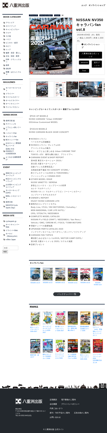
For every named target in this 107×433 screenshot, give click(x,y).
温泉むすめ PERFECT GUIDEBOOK (11, 151)
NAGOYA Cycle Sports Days (12, 206)
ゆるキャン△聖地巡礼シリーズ (13, 144)
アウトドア (33, 15)
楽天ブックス (97, 64)
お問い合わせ (55, 417)
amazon (84, 62)
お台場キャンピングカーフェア (13, 186)
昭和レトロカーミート (13, 197)
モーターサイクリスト (13, 89)
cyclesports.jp (11, 221)
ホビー (8, 46)
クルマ (57, 15)
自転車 (8, 69)
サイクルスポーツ (12, 97)
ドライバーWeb (12, 230)
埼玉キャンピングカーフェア (13, 180)
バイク (8, 39)
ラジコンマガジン (12, 107)
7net (84, 71)
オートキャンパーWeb (12, 226)
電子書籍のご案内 (68, 400)
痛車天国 (9, 202)
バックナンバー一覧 (66, 294)
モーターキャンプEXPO (12, 191)
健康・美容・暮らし (13, 53)
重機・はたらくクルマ (13, 73)
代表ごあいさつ (56, 408)
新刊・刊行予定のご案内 (60, 413)
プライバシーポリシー (70, 404)
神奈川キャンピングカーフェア (13, 174)
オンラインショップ (97, 5)
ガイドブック (11, 26)
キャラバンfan (11, 136)
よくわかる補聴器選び (13, 158)
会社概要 (53, 404)
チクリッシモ (11, 124)
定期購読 (53, 400)
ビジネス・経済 (12, 43)
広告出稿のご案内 (81, 413)
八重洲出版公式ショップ (90, 55)
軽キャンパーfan (12, 140)
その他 (8, 36)
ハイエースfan (11, 133)
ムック (84, 5)
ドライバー (10, 94)
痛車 (7, 65)
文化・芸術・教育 (12, 56)
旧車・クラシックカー (13, 60)
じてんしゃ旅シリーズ (13, 128)
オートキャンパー (12, 104)
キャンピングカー (46, 15)
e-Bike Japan (11, 240)
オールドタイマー (12, 100)
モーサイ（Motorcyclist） (12, 235)
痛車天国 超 (10, 121)
